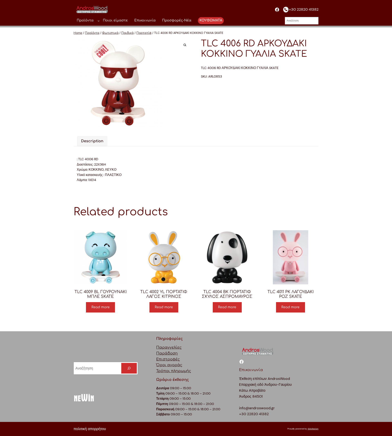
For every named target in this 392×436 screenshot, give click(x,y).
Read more (100, 307)
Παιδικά (127, 32)
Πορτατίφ (143, 32)
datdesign (313, 429)
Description (92, 141)
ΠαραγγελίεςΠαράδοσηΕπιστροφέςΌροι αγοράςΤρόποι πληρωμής (173, 359)
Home (78, 32)
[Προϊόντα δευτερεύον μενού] (99, 21)
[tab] (92, 141)
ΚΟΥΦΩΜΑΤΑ (210, 20)
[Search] (129, 368)
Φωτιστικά (110, 32)
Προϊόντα (92, 32)
